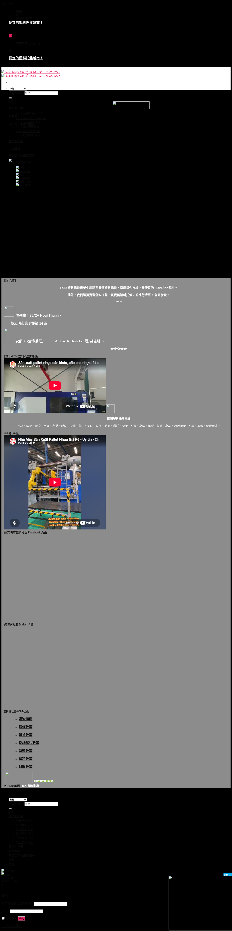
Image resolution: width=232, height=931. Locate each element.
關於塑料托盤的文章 (22, 155)
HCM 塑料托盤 (30, 785)
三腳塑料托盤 (24, 833)
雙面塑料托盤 (24, 842)
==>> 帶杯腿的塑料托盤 (31, 118)
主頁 (11, 93)
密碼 (5, 911)
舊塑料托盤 (16, 141)
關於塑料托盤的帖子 (22, 855)
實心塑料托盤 (24, 829)
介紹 (11, 101)
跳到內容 (7, 3)
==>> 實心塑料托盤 (28, 122)
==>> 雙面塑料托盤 (28, 135)
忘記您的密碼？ (11, 926)
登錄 (11, 864)
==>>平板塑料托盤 (28, 131)
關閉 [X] (227, 874)
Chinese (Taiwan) (19, 65)
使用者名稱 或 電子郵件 (17, 903)
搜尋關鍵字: (16, 93)
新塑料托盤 (16, 108)
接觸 (11, 859)
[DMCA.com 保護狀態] (44, 781)
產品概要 (14, 851)
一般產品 (14, 148)
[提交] (10, 808)
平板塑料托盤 (24, 838)
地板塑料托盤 (24, 820)
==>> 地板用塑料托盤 (29, 113)
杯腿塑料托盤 (24, 824)
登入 (21, 918)
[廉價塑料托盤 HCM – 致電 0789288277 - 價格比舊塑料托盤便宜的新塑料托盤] (30, 73)
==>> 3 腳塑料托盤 (28, 126)
